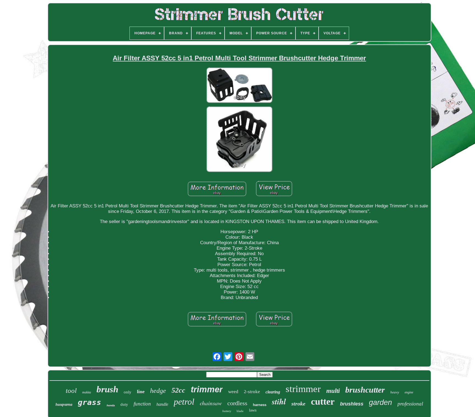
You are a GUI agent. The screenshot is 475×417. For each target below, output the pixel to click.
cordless (237, 403)
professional (410, 404)
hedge (158, 390)
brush (107, 389)
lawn (252, 410)
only (127, 392)
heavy (394, 392)
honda (111, 405)
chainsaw (211, 403)
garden (380, 402)
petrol (184, 402)
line (141, 391)
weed (233, 391)
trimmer (207, 389)
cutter (323, 401)
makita (86, 392)
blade (240, 411)
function (142, 404)
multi (333, 390)
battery (226, 411)
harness (259, 405)
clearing (273, 392)
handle (162, 404)
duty (124, 404)
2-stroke (252, 391)
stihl (279, 401)
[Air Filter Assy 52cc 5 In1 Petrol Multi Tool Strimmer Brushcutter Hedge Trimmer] (239, 85)
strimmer (303, 389)
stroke (298, 404)
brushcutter (365, 389)
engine (409, 392)
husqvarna (64, 404)
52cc (178, 390)
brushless (351, 404)
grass (89, 402)
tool (71, 390)
